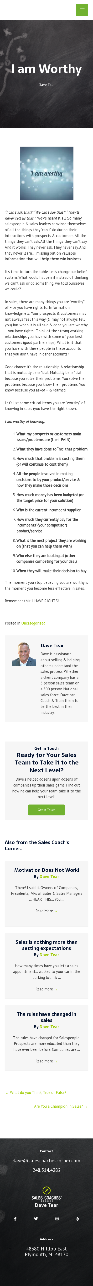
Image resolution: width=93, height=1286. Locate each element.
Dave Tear (46, 84)
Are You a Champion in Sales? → (61, 1106)
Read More (47, 910)
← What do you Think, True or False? (35, 1092)
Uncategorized (33, 623)
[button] (46, 810)
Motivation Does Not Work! (46, 870)
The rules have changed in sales (46, 1017)
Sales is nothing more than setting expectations (47, 945)
